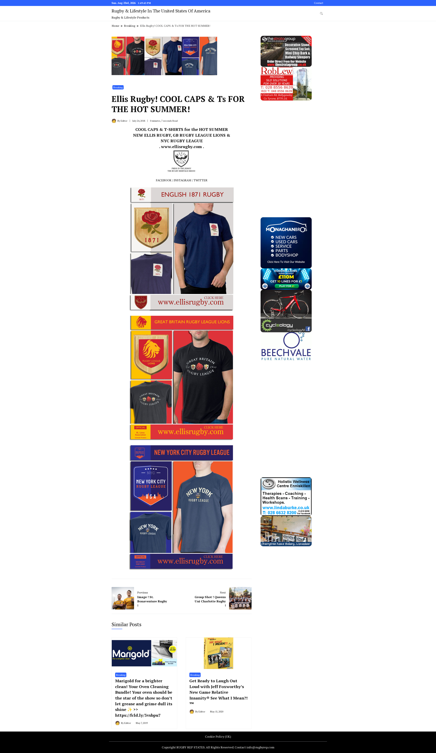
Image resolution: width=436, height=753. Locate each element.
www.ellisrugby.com (181, 146)
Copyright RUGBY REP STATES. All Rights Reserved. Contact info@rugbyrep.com (218, 747)
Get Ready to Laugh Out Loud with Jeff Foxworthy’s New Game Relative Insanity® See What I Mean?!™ (218, 692)
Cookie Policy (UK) (218, 736)
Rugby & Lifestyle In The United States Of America (161, 11)
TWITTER (200, 180)
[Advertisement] (286, 152)
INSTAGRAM (182, 180)
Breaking (118, 87)
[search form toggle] (321, 13)
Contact (318, 3)
